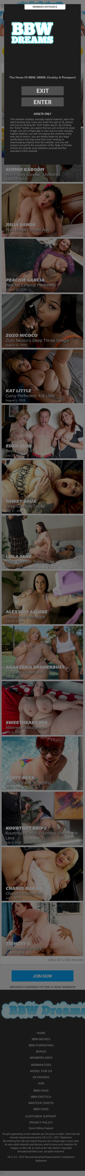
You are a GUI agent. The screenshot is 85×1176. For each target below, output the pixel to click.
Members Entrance (45, 7)
